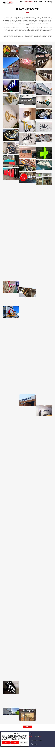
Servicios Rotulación (28, 1)
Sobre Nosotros (42, 1)
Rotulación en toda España (37, 740)
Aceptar (5, 742)
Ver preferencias (24, 742)
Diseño (35, 1)
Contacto (50, 2)
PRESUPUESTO (27, 726)
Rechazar (14, 742)
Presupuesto (49, 1)
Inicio (21, 1)
